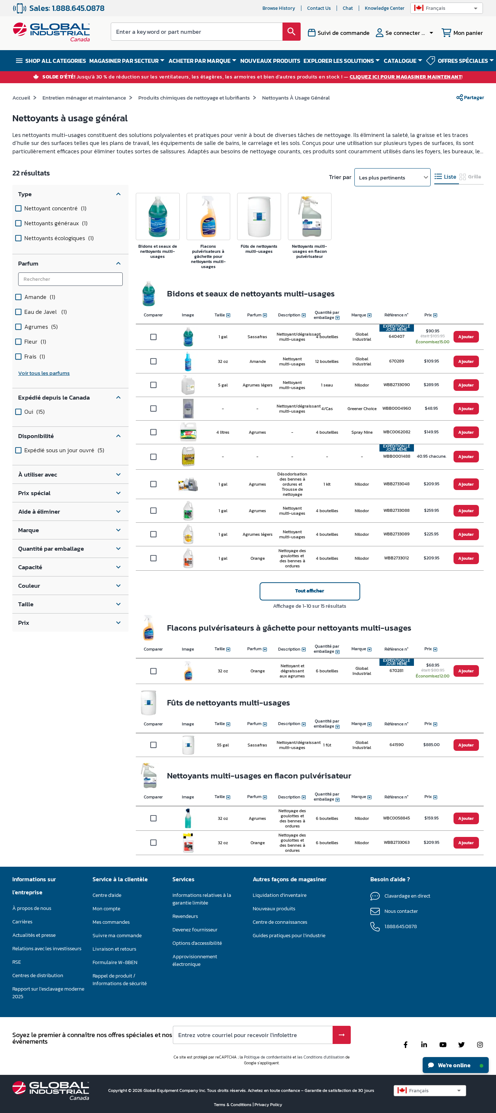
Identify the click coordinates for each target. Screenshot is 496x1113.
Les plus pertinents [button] (382, 177)
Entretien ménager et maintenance (84, 97)
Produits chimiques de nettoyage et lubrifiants (194, 97)
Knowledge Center (384, 8)
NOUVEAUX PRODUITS (270, 60)
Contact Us (319, 8)
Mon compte (106, 908)
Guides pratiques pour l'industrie (289, 935)
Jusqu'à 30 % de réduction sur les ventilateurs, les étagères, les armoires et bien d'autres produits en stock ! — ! (252, 77)
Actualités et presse (34, 935)
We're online (454, 1065)
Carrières (22, 922)
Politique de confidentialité (268, 1057)
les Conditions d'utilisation (320, 1057)
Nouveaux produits (274, 908)
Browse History (279, 8)
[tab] (446, 176)
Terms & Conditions (233, 1104)
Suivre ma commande (117, 935)
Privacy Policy (268, 1104)
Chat (348, 8)
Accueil (21, 97)
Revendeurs (185, 916)
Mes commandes (111, 922)
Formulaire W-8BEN (115, 962)
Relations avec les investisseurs (46, 948)
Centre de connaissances (280, 922)
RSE (16, 962)
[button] (447, 8)
